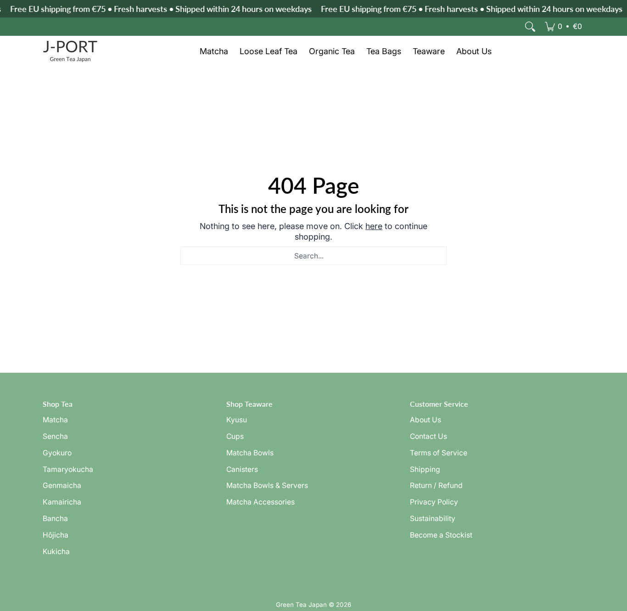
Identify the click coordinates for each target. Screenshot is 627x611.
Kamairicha (62, 502)
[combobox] (313, 256)
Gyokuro (57, 452)
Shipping (425, 469)
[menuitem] (563, 26)
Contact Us (428, 436)
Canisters (242, 469)
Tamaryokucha (68, 469)
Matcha (55, 419)
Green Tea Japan (301, 604)
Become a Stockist (441, 535)
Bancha (55, 518)
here (373, 226)
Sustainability (432, 518)
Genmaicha (62, 485)
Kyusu (236, 419)
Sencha (55, 436)
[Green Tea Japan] (70, 51)
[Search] (530, 26)
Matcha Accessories (260, 502)
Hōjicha (55, 535)
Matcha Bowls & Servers (267, 485)
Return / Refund (436, 485)
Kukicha (56, 551)
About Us (425, 419)
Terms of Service (438, 452)
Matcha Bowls (250, 452)
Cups (235, 436)
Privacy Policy (434, 502)
